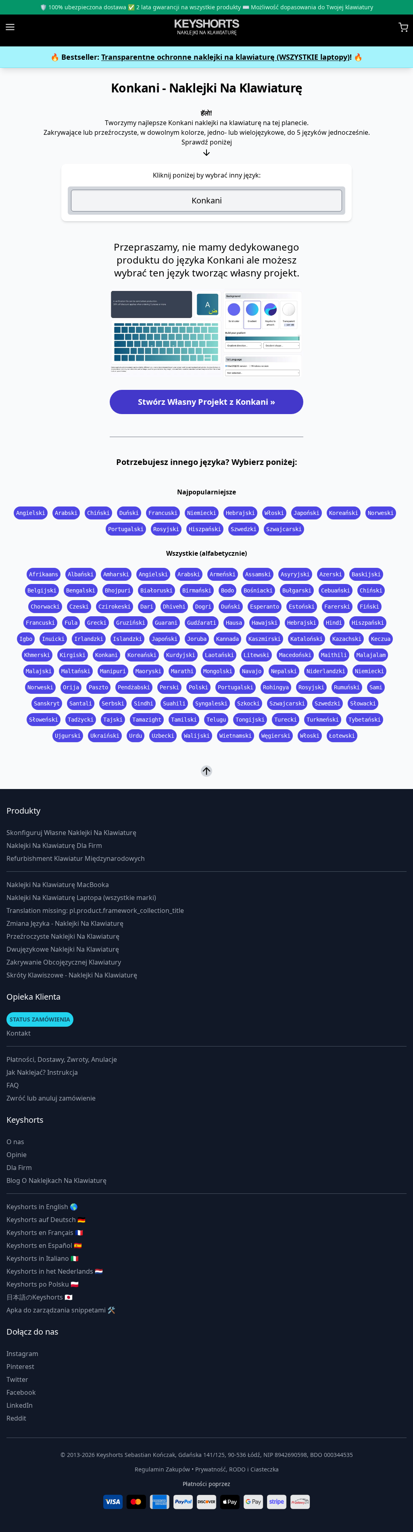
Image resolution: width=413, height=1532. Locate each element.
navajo (251, 671)
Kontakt (18, 1033)
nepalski (284, 671)
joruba (196, 639)
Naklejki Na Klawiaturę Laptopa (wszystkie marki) (81, 897)
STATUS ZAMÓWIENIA (40, 1019)
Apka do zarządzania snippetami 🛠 (60, 1310)
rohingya (276, 687)
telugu (216, 719)
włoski (274, 513)
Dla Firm (19, 1167)
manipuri (113, 671)
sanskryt (47, 703)
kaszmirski (264, 639)
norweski (381, 513)
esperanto (264, 606)
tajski (113, 719)
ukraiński (104, 736)
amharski (116, 574)
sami (375, 687)
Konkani (207, 200)
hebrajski (240, 513)
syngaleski (211, 703)
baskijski (366, 574)
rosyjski (166, 529)
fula (71, 622)
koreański (343, 513)
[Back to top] (206, 773)
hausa (234, 622)
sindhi (143, 703)
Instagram (22, 1353)
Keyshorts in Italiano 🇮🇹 (42, 1258)
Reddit (16, 1418)
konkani (106, 655)
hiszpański (205, 529)
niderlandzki (326, 671)
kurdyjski (180, 655)
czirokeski (114, 606)
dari (146, 606)
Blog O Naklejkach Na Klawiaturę (56, 1180)
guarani (166, 622)
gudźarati (201, 622)
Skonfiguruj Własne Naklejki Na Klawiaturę (71, 832)
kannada (227, 639)
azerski (330, 574)
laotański (219, 655)
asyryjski (295, 574)
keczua (380, 639)
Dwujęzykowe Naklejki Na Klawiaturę (62, 949)
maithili (334, 655)
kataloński (306, 639)
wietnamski (235, 736)
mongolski (217, 671)
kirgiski (73, 655)
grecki (96, 622)
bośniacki (258, 590)
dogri (203, 606)
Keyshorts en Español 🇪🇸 (44, 1245)
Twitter (17, 1379)
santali (80, 703)
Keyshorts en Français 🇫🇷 (44, 1232)
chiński (98, 513)
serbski (113, 703)
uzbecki (163, 736)
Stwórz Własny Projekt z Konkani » (206, 401)
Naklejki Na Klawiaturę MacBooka (57, 884)
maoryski (148, 671)
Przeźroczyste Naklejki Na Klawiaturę (62, 936)
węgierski (275, 736)
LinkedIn (19, 1405)
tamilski (184, 719)
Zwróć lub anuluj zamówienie (51, 1098)
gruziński (130, 622)
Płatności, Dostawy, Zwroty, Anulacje (61, 1059)
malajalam (371, 655)
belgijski (41, 590)
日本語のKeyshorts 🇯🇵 (39, 1297)
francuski (162, 513)
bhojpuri (118, 590)
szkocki (248, 703)
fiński (369, 606)
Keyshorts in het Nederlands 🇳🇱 (54, 1271)
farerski (337, 606)
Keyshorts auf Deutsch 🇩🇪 (46, 1219)
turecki (285, 719)
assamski (258, 574)
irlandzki (88, 639)
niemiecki (201, 513)
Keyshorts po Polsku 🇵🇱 (42, 1284)
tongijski (250, 719)
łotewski (342, 736)
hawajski (264, 622)
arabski (66, 513)
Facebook (21, 1392)
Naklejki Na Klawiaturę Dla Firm (54, 845)
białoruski (156, 590)
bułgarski (296, 590)
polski (198, 687)
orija (71, 687)
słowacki (363, 703)
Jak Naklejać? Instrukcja (42, 1072)
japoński (306, 513)
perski (169, 687)
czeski (79, 606)
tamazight (146, 719)
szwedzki (244, 529)
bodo (227, 590)
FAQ (12, 1085)
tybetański (364, 719)
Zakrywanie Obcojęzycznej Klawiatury (63, 962)
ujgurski (68, 736)
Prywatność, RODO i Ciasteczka (237, 1469)
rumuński (347, 687)
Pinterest (20, 1366)
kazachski (346, 639)
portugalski (126, 529)
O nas (15, 1141)
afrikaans (43, 574)
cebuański (335, 590)
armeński (223, 574)
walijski (197, 736)
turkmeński (323, 719)
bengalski (80, 590)
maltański (75, 671)
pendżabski (134, 687)
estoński (302, 606)
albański (81, 574)
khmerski (37, 655)
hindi (334, 622)
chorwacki (45, 606)
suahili (174, 703)
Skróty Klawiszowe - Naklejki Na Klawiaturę (71, 975)
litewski (256, 655)
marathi (182, 671)
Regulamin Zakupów (162, 1469)
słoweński (43, 719)
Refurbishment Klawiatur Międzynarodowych (75, 858)
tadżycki (81, 719)
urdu (135, 736)
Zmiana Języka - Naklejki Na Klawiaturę (64, 923)
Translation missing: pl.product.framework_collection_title (95, 910)
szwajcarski (284, 529)
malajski (39, 671)
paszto (98, 687)
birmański (196, 590)
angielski (30, 513)
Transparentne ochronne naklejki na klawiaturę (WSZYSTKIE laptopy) (225, 57)
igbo (25, 639)
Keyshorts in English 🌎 (42, 1206)
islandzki (127, 639)
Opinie (16, 1154)
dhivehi (174, 606)
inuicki (53, 639)
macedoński (295, 655)
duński (129, 513)
